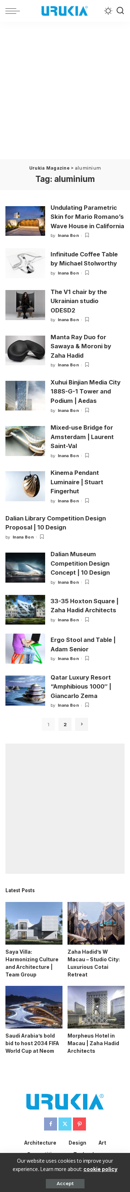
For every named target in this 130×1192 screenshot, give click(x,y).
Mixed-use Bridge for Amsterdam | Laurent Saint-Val (82, 437)
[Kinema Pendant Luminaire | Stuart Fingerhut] (25, 486)
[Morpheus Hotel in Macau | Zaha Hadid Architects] (96, 1007)
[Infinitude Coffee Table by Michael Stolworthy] (25, 263)
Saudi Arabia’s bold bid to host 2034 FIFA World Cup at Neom (32, 1043)
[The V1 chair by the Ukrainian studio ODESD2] (25, 305)
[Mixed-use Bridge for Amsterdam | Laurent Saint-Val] (25, 441)
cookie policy (100, 1169)
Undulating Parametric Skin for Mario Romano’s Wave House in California (87, 217)
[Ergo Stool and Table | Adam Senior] (25, 649)
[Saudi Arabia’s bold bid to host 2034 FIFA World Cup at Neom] (33, 1007)
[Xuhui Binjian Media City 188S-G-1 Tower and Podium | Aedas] (25, 396)
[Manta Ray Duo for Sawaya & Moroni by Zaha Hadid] (25, 351)
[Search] (120, 11)
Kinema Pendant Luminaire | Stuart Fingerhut (77, 482)
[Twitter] (65, 1124)
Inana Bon (68, 235)
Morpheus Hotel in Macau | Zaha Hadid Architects (93, 1043)
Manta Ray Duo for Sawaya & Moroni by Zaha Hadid (81, 346)
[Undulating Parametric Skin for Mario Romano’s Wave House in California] (25, 221)
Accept (65, 1183)
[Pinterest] (79, 1124)
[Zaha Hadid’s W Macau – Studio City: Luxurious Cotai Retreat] (96, 923)
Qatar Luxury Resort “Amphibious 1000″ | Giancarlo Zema (81, 686)
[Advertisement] (65, 90)
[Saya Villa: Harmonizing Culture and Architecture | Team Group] (33, 923)
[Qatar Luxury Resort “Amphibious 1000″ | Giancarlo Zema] (25, 691)
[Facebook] (50, 1124)
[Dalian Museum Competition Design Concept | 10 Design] (25, 568)
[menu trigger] (14, 11)
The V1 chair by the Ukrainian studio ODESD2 (79, 301)
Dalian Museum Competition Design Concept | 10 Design (80, 563)
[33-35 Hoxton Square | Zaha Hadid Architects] (25, 610)
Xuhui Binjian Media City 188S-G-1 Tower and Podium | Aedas (86, 391)
